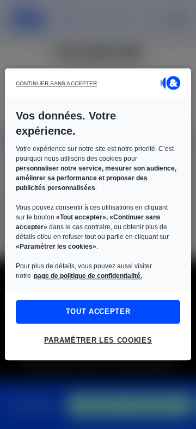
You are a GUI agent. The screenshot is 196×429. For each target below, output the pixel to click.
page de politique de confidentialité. (88, 276)
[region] (98, 214)
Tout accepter (98, 311)
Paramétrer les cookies (98, 341)
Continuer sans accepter (56, 83)
